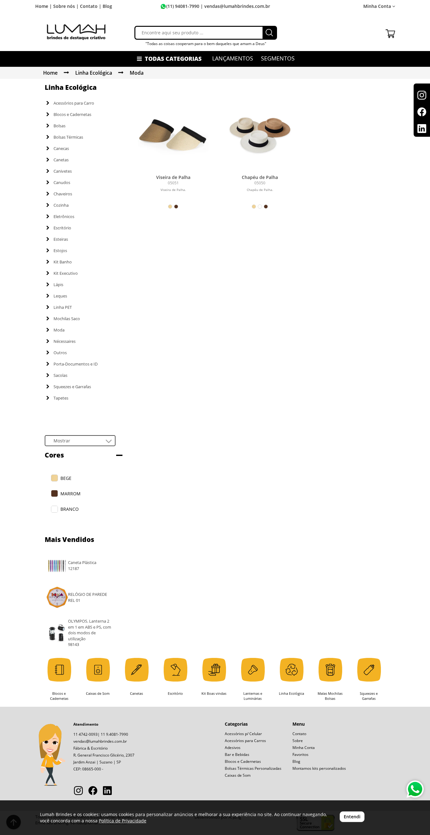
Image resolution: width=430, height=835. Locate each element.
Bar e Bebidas (237, 754)
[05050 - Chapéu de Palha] (260, 136)
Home (50, 72)
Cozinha (61, 205)
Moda (137, 72)
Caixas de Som (238, 775)
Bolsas (59, 126)
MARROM (70, 494)
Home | (43, 6)
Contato (299, 733)
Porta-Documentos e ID (76, 364)
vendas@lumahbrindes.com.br (100, 741)
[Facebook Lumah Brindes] (93, 791)
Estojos (60, 250)
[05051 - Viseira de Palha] (173, 136)
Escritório (62, 228)
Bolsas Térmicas (68, 137)
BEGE (65, 478)
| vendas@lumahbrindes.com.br (234, 6)
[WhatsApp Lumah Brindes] (415, 789)
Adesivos (232, 747)
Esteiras (61, 239)
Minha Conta (303, 747)
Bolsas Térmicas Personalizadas (253, 768)
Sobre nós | (66, 6)
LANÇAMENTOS (232, 58)
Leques (60, 296)
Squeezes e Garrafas (72, 386)
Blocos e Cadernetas (72, 114)
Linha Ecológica (93, 72)
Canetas (61, 160)
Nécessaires (65, 341)
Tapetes (61, 398)
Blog (107, 6)
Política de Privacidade (122, 821)
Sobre (297, 740)
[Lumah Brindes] (76, 32)
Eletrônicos (64, 216)
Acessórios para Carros (245, 740)
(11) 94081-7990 (182, 6)
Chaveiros (63, 194)
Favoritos (300, 754)
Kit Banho (63, 262)
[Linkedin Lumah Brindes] (107, 791)
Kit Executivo (66, 273)
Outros (60, 352)
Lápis (58, 284)
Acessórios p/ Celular (243, 733)
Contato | (90, 6)
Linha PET (63, 307)
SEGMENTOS (278, 58)
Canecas (61, 148)
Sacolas (60, 375)
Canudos (62, 182)
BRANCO (69, 509)
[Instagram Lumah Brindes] (78, 791)
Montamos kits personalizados (319, 768)
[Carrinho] (390, 32)
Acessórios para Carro (74, 103)
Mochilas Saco (67, 318)
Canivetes (63, 171)
